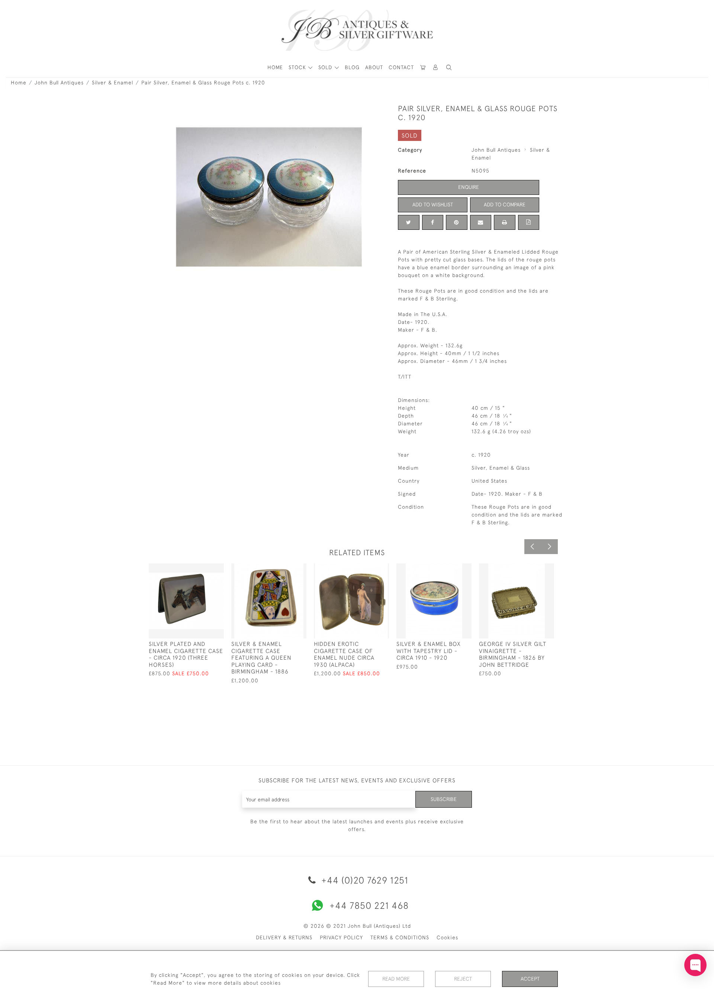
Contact (401, 67)
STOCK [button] (298, 67)
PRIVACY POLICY (341, 937)
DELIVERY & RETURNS (284, 937)
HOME (275, 67)
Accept (530, 979)
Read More (396, 979)
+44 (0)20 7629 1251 (363, 880)
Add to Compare (504, 204)
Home (18, 83)
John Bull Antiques (59, 83)
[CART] (423, 67)
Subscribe (444, 799)
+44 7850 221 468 (369, 905)
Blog (352, 67)
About (374, 67)
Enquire (468, 187)
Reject (463, 979)
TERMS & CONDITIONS (399, 937)
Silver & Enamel (112, 83)
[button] (436, 67)
